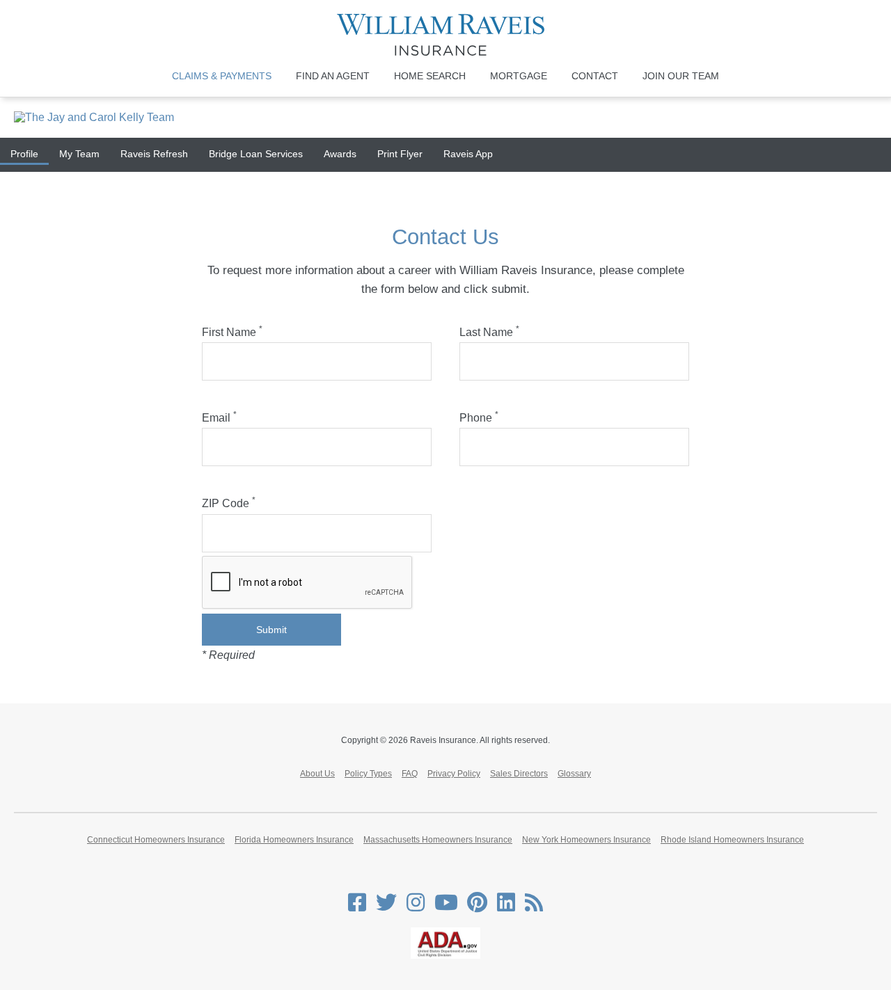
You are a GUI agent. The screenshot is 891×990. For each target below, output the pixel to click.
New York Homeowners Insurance (586, 840)
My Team (79, 153)
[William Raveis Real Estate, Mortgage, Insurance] (446, 35)
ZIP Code (228, 503)
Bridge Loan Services (256, 153)
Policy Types (368, 774)
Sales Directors (519, 774)
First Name (232, 332)
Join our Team (680, 75)
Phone (478, 418)
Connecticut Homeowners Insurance (156, 840)
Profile (24, 153)
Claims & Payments (221, 75)
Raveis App (468, 153)
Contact (594, 75)
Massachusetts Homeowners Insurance (437, 840)
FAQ (410, 774)
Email (219, 418)
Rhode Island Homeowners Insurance (732, 840)
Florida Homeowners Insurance (294, 840)
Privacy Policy (453, 774)
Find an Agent (333, 75)
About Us (317, 774)
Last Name (489, 332)
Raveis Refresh (154, 153)
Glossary (574, 774)
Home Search (430, 75)
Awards (340, 153)
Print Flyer (400, 153)
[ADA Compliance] (445, 956)
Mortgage (518, 75)
